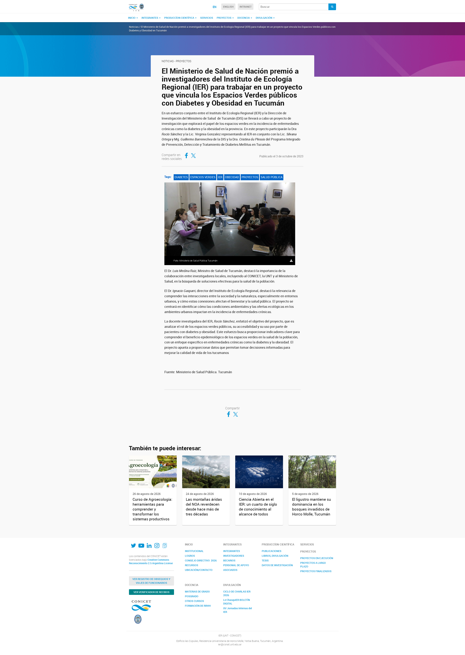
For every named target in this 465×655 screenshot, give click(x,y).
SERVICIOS (206, 17)
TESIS (265, 560)
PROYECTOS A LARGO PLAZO (313, 564)
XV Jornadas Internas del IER (237, 610)
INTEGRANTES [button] (150, 17)
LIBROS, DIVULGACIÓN (275, 555)
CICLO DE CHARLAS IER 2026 (236, 593)
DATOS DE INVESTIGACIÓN (277, 565)
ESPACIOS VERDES (202, 177)
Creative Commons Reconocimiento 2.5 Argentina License (151, 561)
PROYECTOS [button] (224, 17)
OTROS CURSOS (194, 601)
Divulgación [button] (264, 17)
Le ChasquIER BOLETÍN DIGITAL (236, 601)
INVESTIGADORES (233, 555)
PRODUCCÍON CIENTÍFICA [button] (179, 17)
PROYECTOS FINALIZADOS (315, 571)
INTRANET (246, 6)
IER (220, 177)
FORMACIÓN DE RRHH (198, 605)
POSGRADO (191, 596)
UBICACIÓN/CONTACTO (199, 570)
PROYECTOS (250, 177)
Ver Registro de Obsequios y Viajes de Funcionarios (151, 581)
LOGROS (190, 555)
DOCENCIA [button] (243, 17)
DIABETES (181, 177)
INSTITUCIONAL (194, 551)
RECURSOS (191, 565)
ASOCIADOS (230, 570)
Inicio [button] (132, 17)
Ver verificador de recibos (151, 592)
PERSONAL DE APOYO (236, 565)
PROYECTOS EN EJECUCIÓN (316, 558)
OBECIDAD (232, 177)
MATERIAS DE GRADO (197, 591)
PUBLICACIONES (271, 551)
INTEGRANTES (231, 551)
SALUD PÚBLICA (271, 177)
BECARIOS (229, 560)
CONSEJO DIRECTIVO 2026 (201, 560)
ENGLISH (228, 6)
